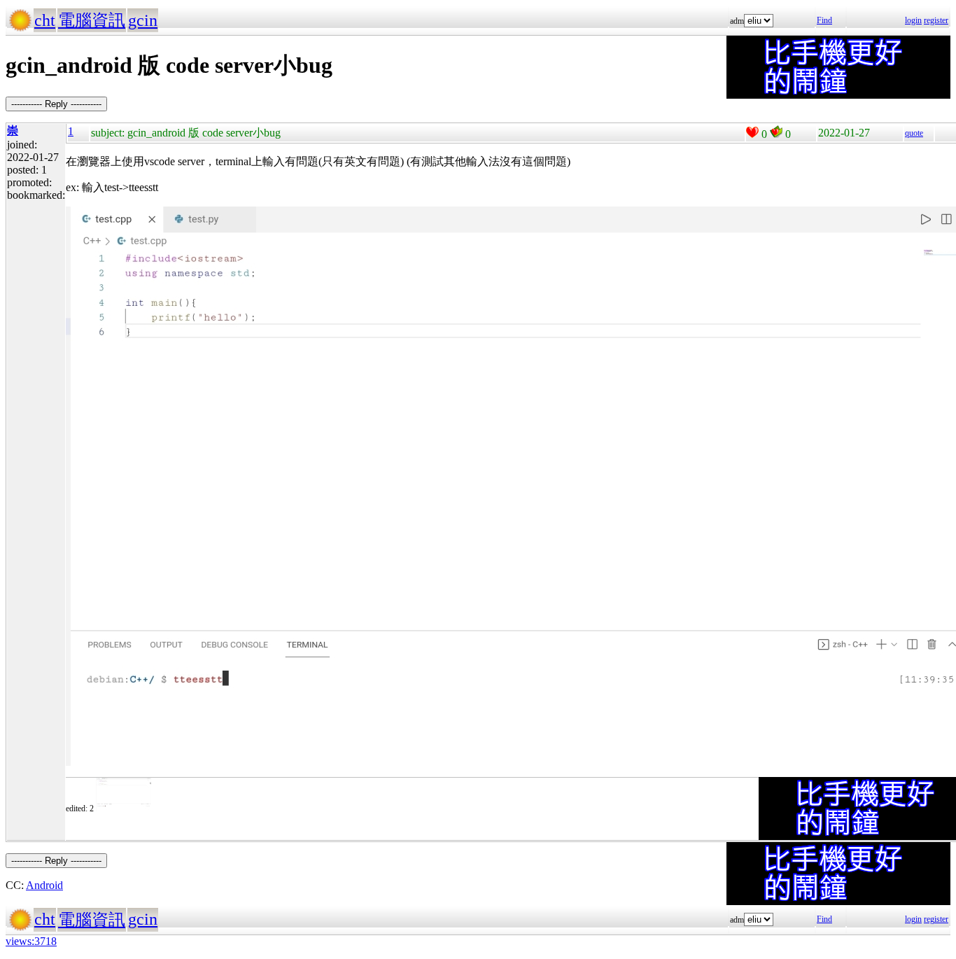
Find (824, 20)
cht (44, 20)
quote (914, 133)
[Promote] (752, 132)
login (913, 20)
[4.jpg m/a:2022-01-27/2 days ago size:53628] (123, 808)
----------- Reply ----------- (56, 104)
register (936, 20)
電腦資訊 (91, 20)
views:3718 (31, 941)
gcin (142, 20)
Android (44, 885)
